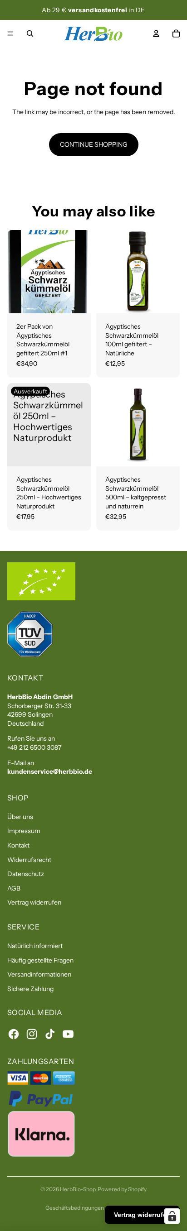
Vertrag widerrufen (34, 902)
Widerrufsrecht (29, 860)
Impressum (23, 831)
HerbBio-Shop (77, 1189)
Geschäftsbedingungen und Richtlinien (93, 1207)
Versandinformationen (39, 974)
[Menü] (10, 33)
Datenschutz (25, 874)
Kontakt (18, 845)
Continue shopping (94, 144)
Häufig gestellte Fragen (40, 960)
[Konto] (156, 33)
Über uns (20, 817)
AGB (13, 888)
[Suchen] (30, 33)
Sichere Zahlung (30, 989)
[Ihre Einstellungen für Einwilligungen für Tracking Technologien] (172, 1216)
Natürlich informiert (35, 946)
